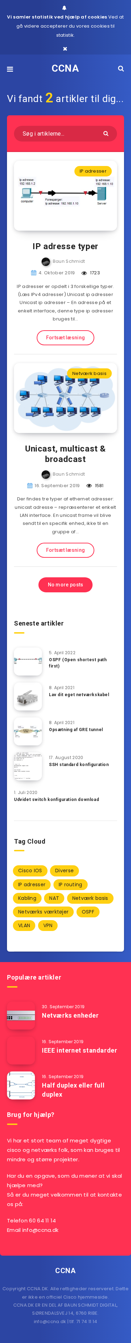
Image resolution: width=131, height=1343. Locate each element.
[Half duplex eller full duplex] (21, 1085)
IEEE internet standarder (79, 1050)
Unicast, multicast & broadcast (65, 454)
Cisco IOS (30, 870)
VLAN (24, 925)
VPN (48, 925)
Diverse (64, 870)
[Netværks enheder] (21, 1016)
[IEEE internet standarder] (21, 1050)
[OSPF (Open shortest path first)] (28, 662)
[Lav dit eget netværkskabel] (28, 696)
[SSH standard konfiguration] (28, 766)
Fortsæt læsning (65, 337)
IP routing (70, 884)
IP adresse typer (65, 246)
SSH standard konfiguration (79, 764)
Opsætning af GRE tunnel (76, 729)
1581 (99, 485)
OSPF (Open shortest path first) (78, 662)
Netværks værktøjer (43, 911)
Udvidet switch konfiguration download (56, 799)
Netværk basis (89, 373)
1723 (94, 272)
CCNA (65, 68)
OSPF (88, 911)
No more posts (65, 584)
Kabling (27, 898)
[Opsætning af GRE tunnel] (28, 731)
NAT (54, 898)
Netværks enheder (70, 1015)
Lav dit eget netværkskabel (79, 694)
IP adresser (93, 171)
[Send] (106, 133)
